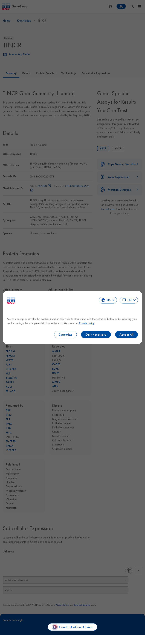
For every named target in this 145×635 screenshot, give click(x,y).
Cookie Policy (86, 323)
